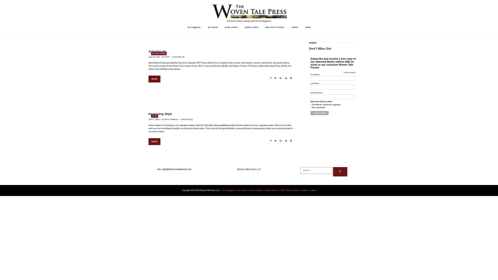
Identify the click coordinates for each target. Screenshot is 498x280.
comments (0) (178, 57)
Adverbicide (157, 51)
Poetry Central (251, 27)
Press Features (171, 119)
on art (154, 116)
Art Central (213, 27)
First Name (315, 75)
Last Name (314, 83)
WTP (167, 57)
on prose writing (158, 53)
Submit (295, 27)
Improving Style (160, 114)
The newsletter (318, 107)
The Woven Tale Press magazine (326, 105)
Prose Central (231, 27)
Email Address (317, 93)
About (308, 27)
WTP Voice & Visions (274, 27)
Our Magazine (193, 27)
